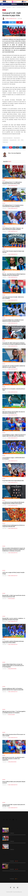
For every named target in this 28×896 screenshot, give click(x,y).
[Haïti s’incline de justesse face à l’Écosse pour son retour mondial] (14, 724)
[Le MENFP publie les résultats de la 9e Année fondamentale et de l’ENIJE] (5, 830)
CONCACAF (5, 140)
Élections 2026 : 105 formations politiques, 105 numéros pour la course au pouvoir (17, 846)
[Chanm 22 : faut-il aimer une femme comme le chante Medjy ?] (5, 859)
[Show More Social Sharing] (24, 22)
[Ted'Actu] (14, 4)
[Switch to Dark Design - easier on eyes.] (24, 4)
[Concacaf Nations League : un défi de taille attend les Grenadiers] (14, 447)
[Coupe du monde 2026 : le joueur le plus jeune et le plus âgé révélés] (14, 794)
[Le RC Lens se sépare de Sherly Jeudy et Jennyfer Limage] (14, 562)
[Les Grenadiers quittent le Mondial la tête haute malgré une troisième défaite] (14, 631)
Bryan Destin (17, 137)
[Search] (26, 4)
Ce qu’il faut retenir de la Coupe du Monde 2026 (13, 480)
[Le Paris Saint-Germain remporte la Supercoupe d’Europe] (14, 240)
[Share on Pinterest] (19, 22)
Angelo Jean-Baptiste (7, 137)
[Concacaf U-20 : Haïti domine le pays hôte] (14, 30)
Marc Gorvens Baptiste (12, 18)
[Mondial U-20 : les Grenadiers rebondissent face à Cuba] (14, 378)
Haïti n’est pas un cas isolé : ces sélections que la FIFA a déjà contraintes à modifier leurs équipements (13, 758)
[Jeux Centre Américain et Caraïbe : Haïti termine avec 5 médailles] (14, 286)
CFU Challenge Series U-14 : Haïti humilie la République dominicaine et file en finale (17, 838)
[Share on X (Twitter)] (12, 22)
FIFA (22, 140)
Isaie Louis (5, 142)
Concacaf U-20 (13, 140)
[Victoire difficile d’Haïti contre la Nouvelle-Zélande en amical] (14, 771)
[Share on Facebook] (5, 22)
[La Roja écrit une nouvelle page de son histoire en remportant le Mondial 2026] (14, 515)
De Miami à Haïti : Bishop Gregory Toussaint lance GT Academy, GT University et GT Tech (17, 866)
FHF (19, 140)
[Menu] (2, 4)
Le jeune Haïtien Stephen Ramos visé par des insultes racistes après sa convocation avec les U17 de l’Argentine (13, 665)
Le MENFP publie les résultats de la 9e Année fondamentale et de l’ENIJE (17, 830)
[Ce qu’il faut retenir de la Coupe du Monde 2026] (14, 470)
